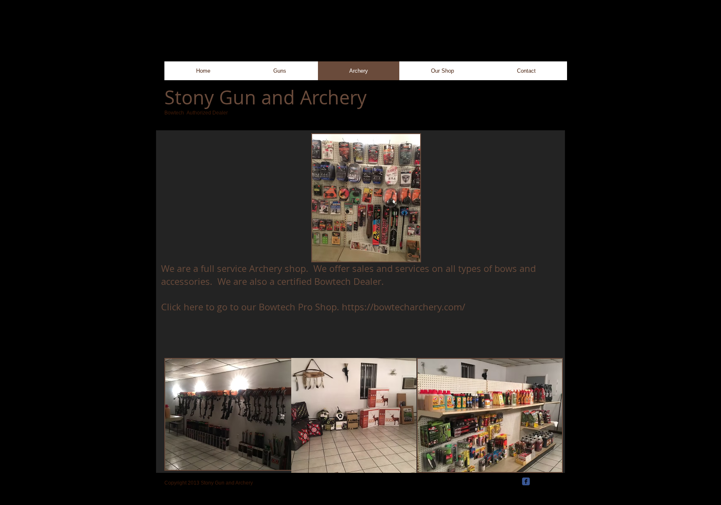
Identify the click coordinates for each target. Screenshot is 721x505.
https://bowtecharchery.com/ (403, 307)
